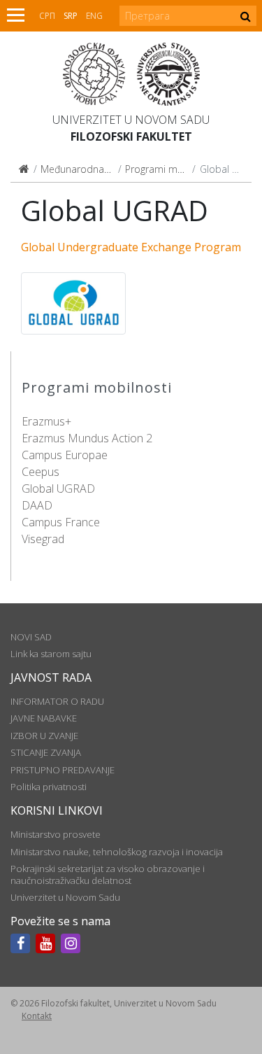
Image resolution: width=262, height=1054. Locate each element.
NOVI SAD (31, 637)
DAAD (37, 505)
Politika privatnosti (48, 786)
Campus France (61, 522)
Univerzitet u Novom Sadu (131, 119)
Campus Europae (65, 455)
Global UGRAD (58, 488)
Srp (71, 16)
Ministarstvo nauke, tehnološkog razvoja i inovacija (116, 851)
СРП (47, 16)
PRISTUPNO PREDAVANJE (62, 770)
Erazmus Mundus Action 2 (87, 438)
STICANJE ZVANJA (45, 752)
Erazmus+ (46, 421)
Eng (94, 16)
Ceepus (40, 471)
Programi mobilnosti (171, 169)
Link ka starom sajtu (51, 653)
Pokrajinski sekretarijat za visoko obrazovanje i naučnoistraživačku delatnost (107, 874)
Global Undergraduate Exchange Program (131, 247)
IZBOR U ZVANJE (44, 735)
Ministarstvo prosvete (55, 834)
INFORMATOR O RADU (57, 701)
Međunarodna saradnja (93, 169)
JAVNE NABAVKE (43, 718)
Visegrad (43, 539)
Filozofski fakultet (131, 136)
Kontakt (37, 1016)
